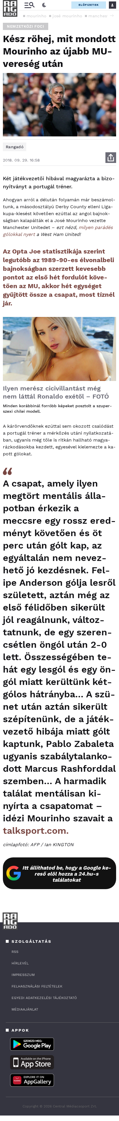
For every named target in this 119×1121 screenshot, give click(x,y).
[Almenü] (29, 5)
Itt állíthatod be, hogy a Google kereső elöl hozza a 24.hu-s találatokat (66, 874)
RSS (15, 952)
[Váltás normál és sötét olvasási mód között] (44, 5)
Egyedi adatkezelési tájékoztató (44, 998)
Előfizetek (89, 4)
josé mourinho (67, 16)
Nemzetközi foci (25, 26)
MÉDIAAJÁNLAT (25, 1009)
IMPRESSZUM (23, 975)
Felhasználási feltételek (37, 986)
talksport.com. (36, 830)
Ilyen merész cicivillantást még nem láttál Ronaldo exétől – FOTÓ (56, 392)
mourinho (36, 16)
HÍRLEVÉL (20, 963)
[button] (111, 16)
